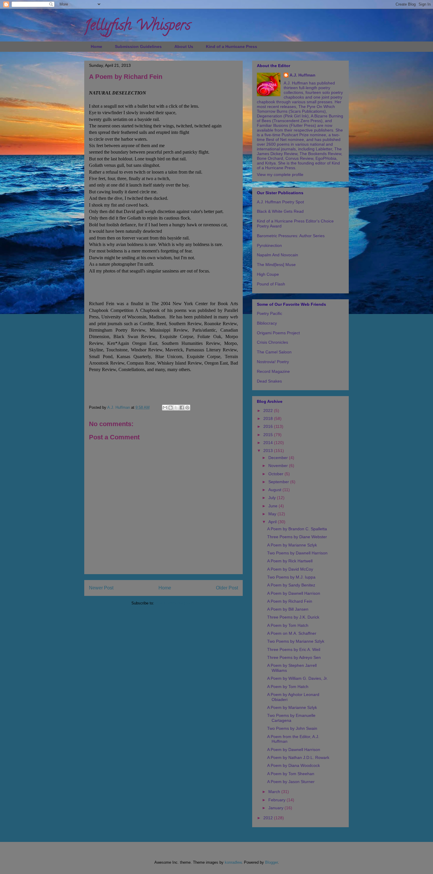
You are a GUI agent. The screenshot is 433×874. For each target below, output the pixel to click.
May (272, 513)
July (272, 497)
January (276, 807)
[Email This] (165, 408)
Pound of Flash (271, 284)
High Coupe (268, 274)
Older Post (227, 587)
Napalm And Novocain (277, 254)
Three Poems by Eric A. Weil (293, 649)
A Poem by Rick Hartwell (290, 561)
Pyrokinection (269, 245)
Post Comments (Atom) (175, 603)
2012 (268, 817)
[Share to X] (176, 408)
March (274, 791)
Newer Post (101, 587)
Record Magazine (273, 371)
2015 (268, 434)
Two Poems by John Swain (292, 728)
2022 (268, 410)
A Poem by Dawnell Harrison (293, 593)
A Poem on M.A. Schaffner (291, 633)
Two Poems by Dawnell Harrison (297, 553)
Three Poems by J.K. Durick (293, 617)
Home (96, 46)
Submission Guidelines (138, 46)
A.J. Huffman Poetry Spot (280, 202)
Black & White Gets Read (280, 211)
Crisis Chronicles (272, 342)
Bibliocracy (267, 323)
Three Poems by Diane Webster (297, 536)
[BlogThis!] (170, 408)
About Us (183, 46)
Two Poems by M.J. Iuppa (291, 577)
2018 (268, 418)
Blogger (271, 862)
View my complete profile (280, 174)
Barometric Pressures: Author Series (291, 235)
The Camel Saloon (274, 352)
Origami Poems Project (278, 332)
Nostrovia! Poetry (273, 361)
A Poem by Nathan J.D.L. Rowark (298, 757)
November (278, 465)
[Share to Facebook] (182, 408)
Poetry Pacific (269, 313)
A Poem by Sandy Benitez (291, 585)
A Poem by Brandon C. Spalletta (297, 528)
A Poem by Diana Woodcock (293, 765)
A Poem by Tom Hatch (287, 625)
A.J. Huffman (302, 75)
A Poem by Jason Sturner (291, 781)
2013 (268, 450)
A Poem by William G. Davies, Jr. (297, 678)
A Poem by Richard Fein (289, 601)
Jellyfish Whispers (137, 26)
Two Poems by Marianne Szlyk (295, 641)
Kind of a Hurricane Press (231, 46)
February (277, 799)
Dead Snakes (269, 381)
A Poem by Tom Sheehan (290, 773)
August (275, 489)
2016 (268, 426)
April (273, 521)
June (273, 506)
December (278, 457)
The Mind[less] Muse (276, 264)
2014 (268, 442)
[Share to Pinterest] (187, 408)
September (279, 481)
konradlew (233, 862)
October (276, 473)
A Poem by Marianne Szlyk (292, 545)
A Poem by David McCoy (290, 569)
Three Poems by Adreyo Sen (294, 657)
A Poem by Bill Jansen (287, 609)
